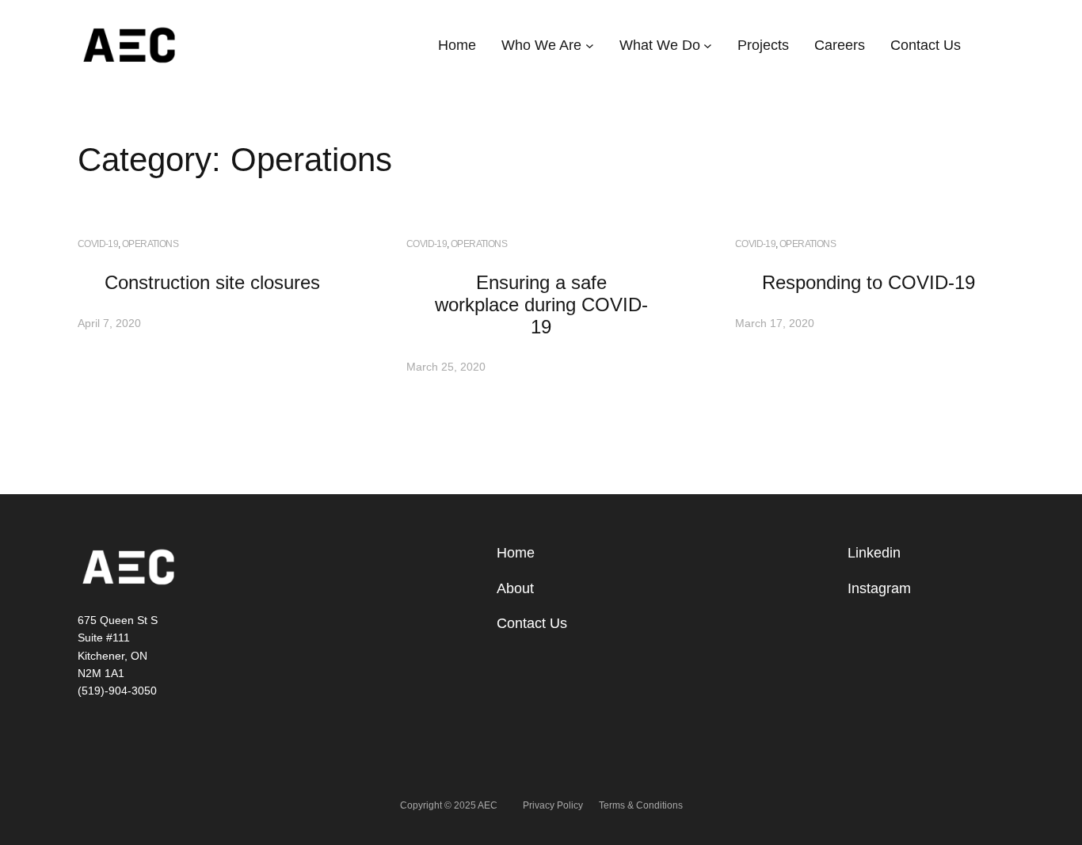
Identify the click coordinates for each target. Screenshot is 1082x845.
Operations (150, 243)
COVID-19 (98, 243)
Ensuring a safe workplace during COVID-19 (541, 304)
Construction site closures (212, 282)
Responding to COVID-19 (868, 282)
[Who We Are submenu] (589, 45)
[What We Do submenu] (707, 45)
